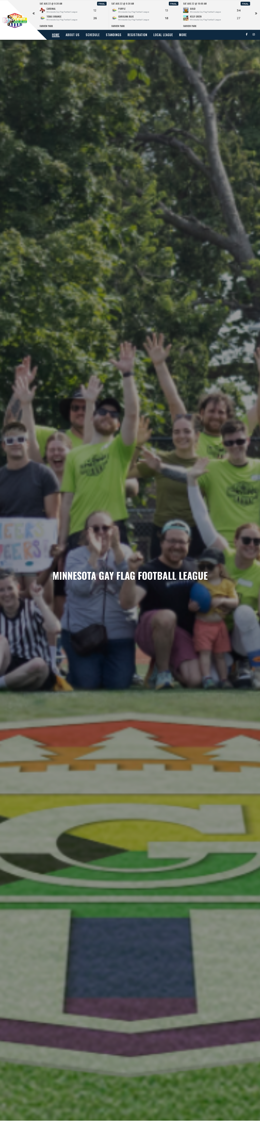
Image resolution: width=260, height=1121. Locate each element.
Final (102, 3)
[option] (73, 15)
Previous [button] (33, 15)
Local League (163, 35)
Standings (113, 35)
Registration (137, 35)
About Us (73, 35)
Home (56, 35)
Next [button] (256, 15)
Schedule (93, 35)
